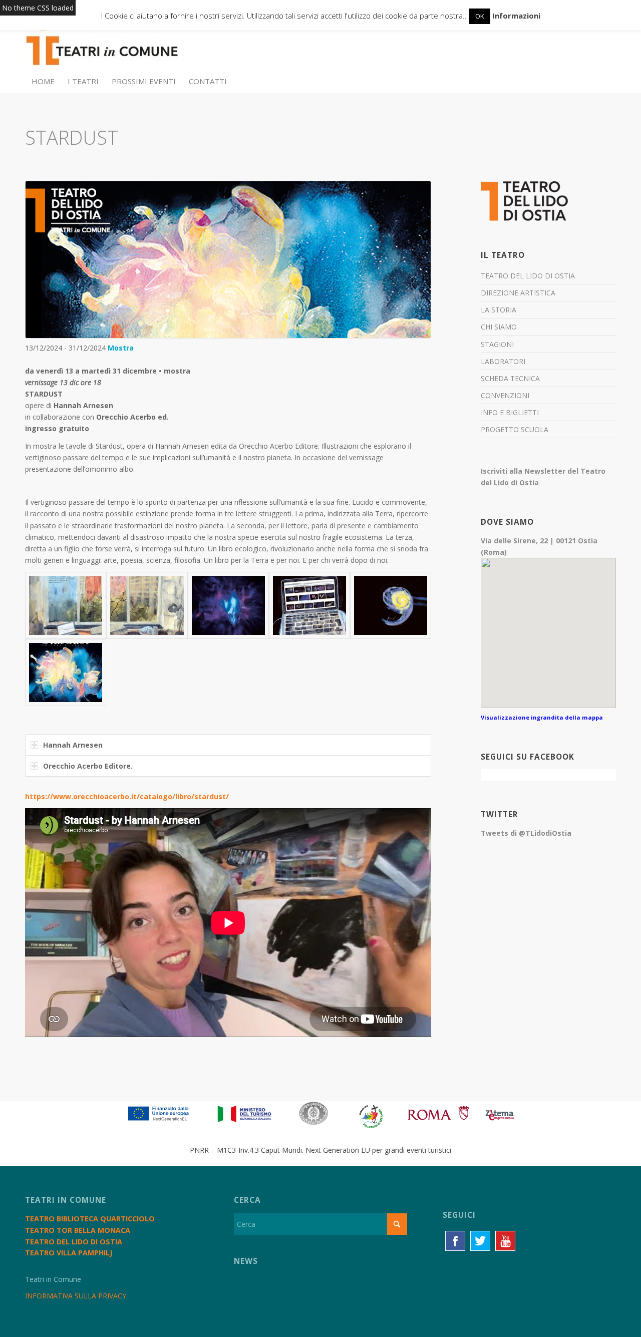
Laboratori (503, 361)
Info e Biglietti (510, 412)
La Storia (498, 309)
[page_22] (390, 605)
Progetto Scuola (514, 429)
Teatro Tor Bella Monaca (77, 1230)
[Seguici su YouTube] (505, 1241)
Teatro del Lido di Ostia (528, 275)
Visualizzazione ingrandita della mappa (542, 717)
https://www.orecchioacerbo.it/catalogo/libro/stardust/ (127, 796)
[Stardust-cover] (65, 672)
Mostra (121, 348)
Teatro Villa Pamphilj (68, 1252)
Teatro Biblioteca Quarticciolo (90, 1218)
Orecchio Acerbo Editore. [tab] (88, 766)
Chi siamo (499, 326)
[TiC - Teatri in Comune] (101, 45)
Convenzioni (505, 395)
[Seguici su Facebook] (455, 1241)
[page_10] (65, 605)
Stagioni (497, 344)
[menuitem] (43, 81)
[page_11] (146, 605)
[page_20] (309, 605)
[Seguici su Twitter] (480, 1241)
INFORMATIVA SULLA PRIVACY (75, 1295)
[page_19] (228, 605)
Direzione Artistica (518, 292)
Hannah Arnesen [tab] (73, 745)
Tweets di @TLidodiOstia (526, 833)
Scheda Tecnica (510, 378)
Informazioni (516, 16)
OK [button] (479, 16)
